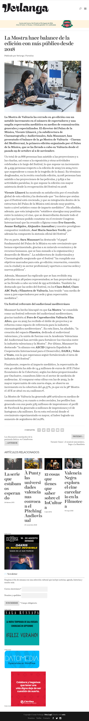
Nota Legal (48, 715)
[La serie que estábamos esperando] (13, 464)
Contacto (46, 718)
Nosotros (31, 718)
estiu (63, 715)
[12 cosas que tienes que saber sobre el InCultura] (53, 464)
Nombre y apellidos (12, 595)
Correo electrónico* (13, 589)
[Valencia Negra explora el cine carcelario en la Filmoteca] (73, 463)
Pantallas (29, 56)
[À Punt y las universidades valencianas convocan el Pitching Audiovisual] (33, 463)
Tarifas (38, 718)
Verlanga (20, 56)
